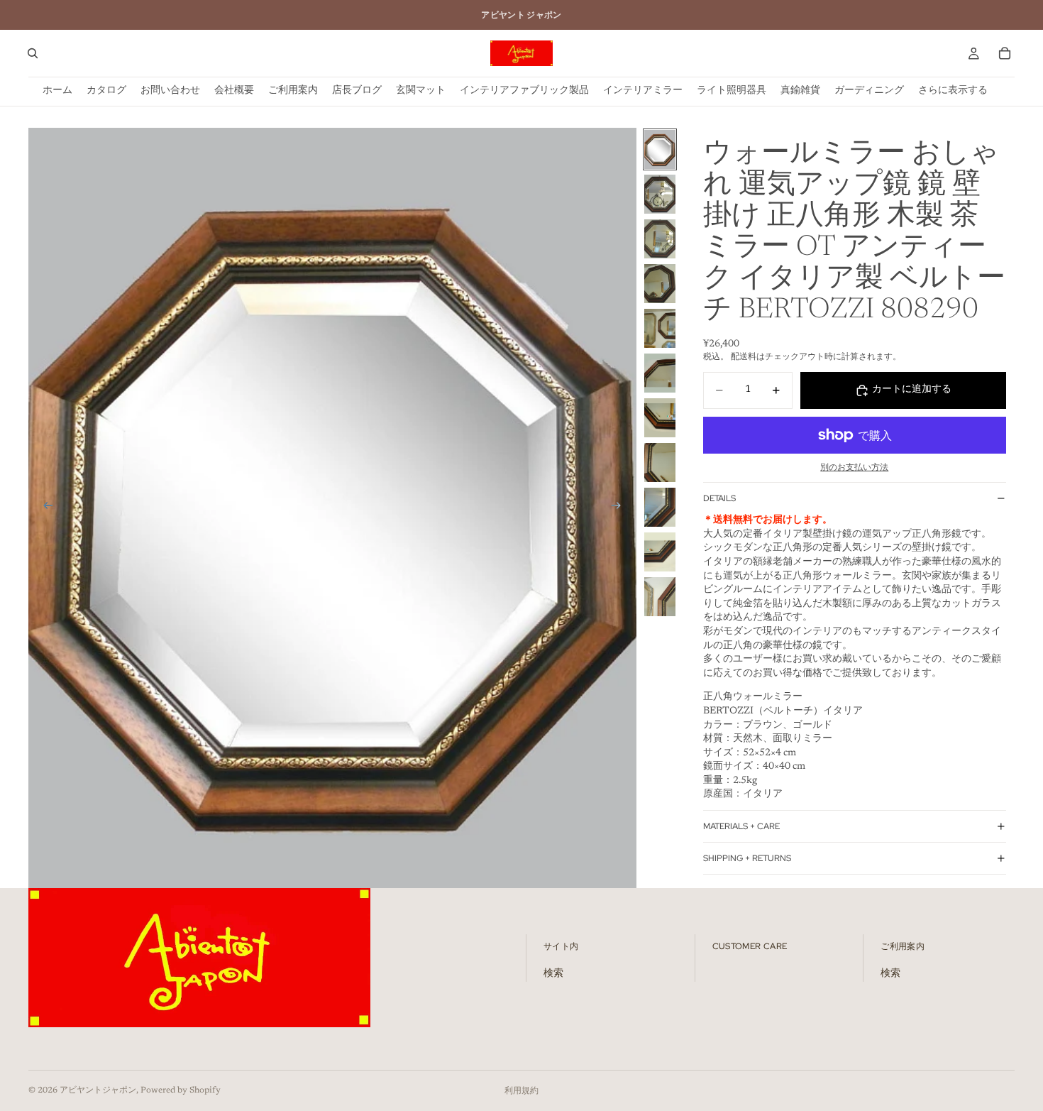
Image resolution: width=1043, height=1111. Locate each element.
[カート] (1004, 53)
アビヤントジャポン (98, 1090)
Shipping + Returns (747, 858)
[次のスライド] (620, 507)
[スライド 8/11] (659, 462)
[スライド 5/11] (659, 328)
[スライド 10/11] (659, 551)
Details (719, 498)
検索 (553, 974)
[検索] (32, 53)
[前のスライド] (44, 507)
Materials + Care (741, 826)
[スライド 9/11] (659, 507)
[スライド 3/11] (659, 238)
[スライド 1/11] (659, 149)
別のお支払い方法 (854, 468)
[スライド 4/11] (659, 283)
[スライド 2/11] (659, 194)
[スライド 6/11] (659, 373)
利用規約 (521, 1091)
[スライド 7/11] (659, 417)
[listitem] (953, 91)
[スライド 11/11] (659, 596)
